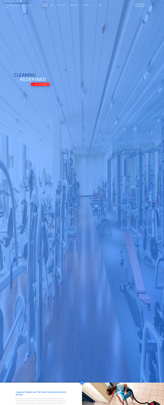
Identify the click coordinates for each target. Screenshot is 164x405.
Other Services (85, 5)
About (51, 5)
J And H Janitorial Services (16, 3)
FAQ (93, 5)
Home (45, 5)
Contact (99, 5)
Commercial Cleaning (73, 5)
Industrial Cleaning (61, 5)
